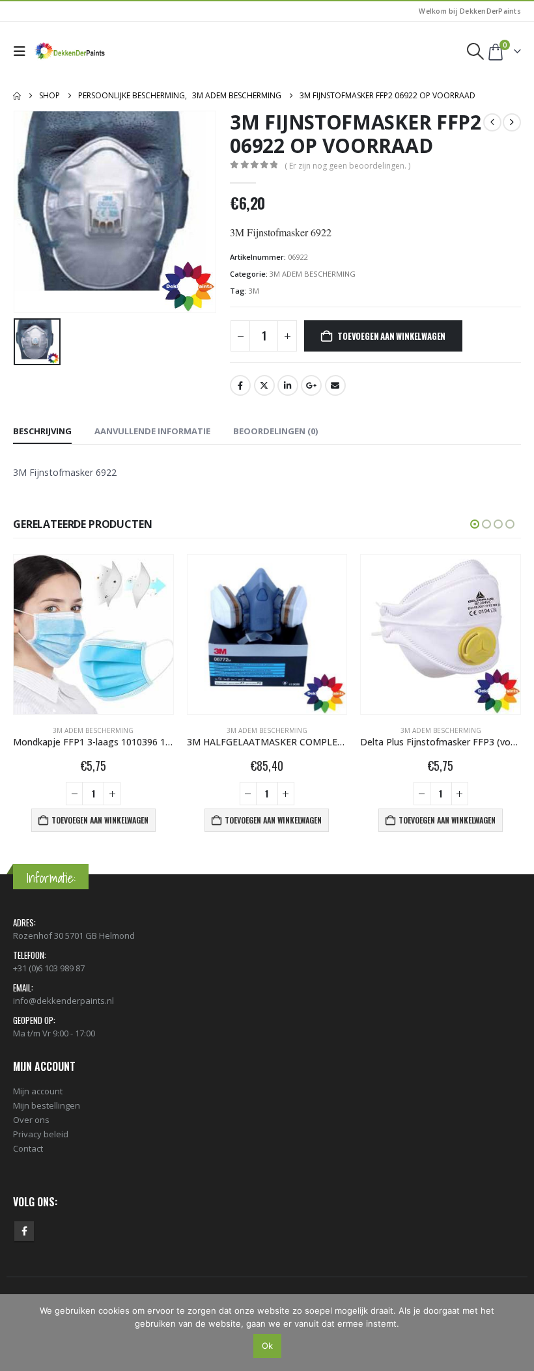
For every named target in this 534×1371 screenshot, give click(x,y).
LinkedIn (287, 385)
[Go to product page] (94, 634)
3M (254, 291)
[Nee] (517, 1332)
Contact (28, 1148)
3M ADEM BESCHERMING (313, 274)
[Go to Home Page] (17, 96)
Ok (267, 1345)
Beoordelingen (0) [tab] (275, 431)
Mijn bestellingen (46, 1105)
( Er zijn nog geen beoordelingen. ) (347, 165)
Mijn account (38, 1091)
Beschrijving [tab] (42, 431)
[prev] (492, 122)
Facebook (240, 385)
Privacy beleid (40, 1134)
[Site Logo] (70, 51)
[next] (512, 122)
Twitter (264, 385)
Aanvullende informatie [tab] (152, 431)
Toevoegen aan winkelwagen (391, 335)
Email (335, 385)
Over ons (31, 1120)
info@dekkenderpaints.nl (63, 1000)
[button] (22, 51)
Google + (311, 385)
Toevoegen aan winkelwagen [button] (99, 819)
